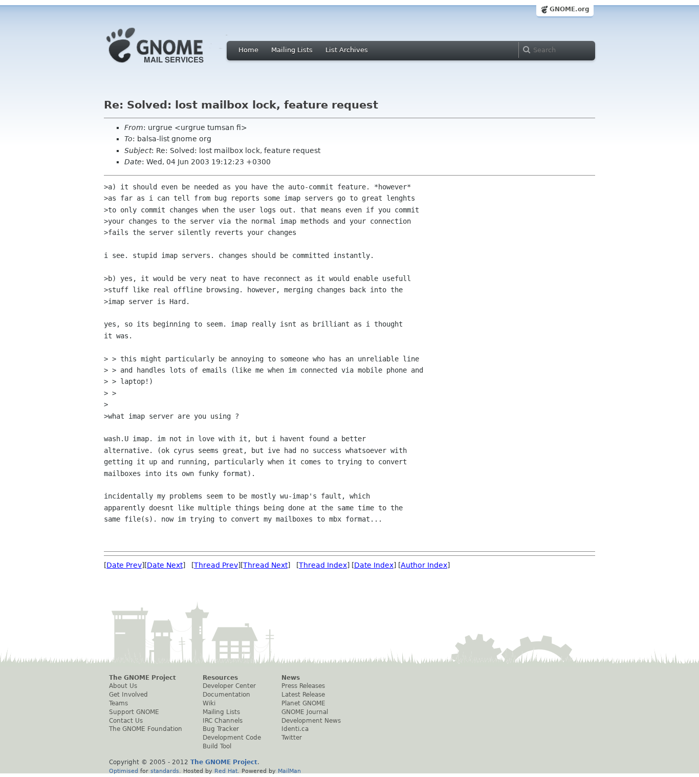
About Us (123, 685)
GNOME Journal (304, 712)
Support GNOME (134, 712)
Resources (220, 677)
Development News (311, 720)
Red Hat (225, 771)
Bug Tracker (221, 728)
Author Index (424, 565)
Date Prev (124, 565)
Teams (118, 703)
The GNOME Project (142, 677)
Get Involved (128, 694)
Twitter (291, 737)
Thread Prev (216, 565)
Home (248, 50)
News (290, 677)
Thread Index (323, 565)
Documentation (226, 694)
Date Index (374, 565)
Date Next (165, 565)
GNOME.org (569, 9)
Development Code (232, 737)
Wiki (209, 703)
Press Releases (303, 685)
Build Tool (217, 746)
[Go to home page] (170, 65)
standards (164, 771)
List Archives (346, 50)
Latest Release (303, 694)
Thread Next (265, 565)
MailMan (289, 771)
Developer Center (229, 685)
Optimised (123, 771)
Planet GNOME (303, 703)
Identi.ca (295, 728)
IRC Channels (223, 720)
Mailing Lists (292, 50)
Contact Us (126, 720)
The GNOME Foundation (145, 728)
